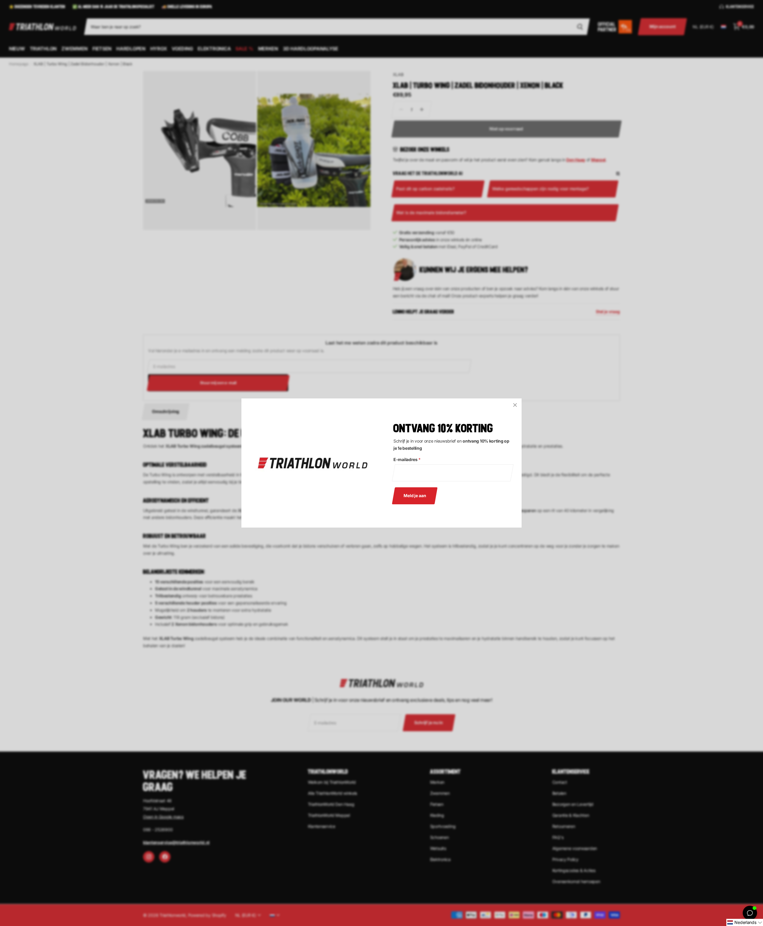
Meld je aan (415, 495)
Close (515, 405)
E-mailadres (407, 459)
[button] (744, 922)
